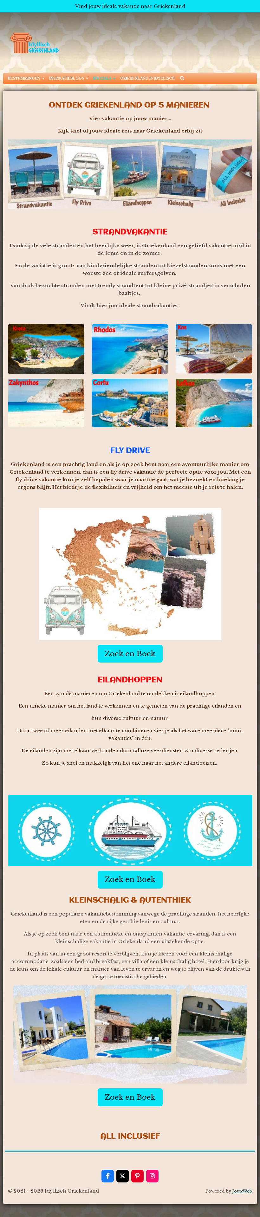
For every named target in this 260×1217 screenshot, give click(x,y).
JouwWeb (242, 1191)
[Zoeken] (182, 78)
